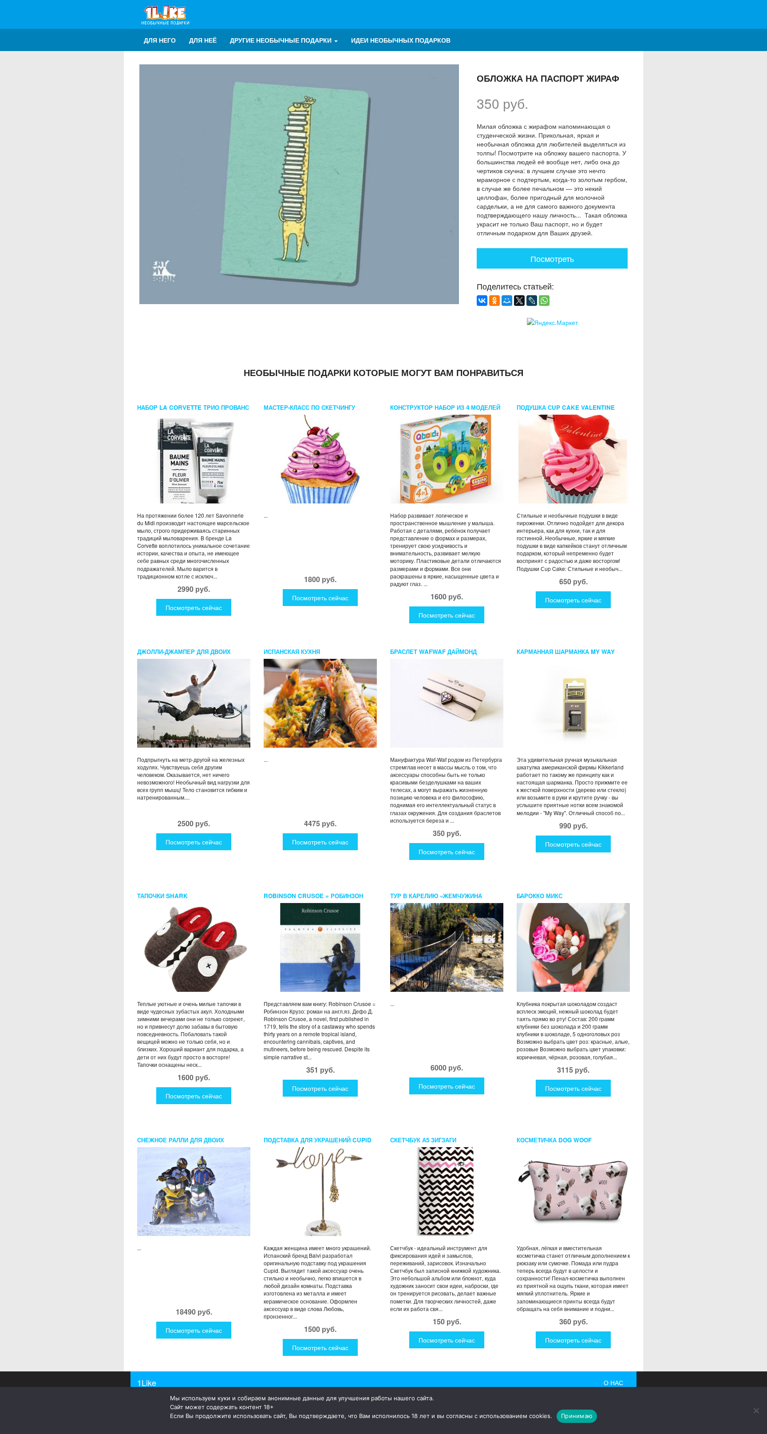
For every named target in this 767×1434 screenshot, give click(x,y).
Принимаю (577, 1415)
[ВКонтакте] (482, 300)
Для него (160, 40)
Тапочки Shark (162, 895)
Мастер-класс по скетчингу (309, 407)
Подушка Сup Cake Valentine (566, 407)
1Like (146, 1382)
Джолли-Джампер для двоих (184, 651)
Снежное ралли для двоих (180, 1140)
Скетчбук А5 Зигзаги (423, 1140)
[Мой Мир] (507, 300)
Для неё (203, 40)
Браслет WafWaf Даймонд (433, 651)
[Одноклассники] (494, 300)
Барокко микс (539, 895)
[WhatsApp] (544, 300)
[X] (519, 300)
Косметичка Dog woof (554, 1140)
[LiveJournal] (531, 300)
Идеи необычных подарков (401, 40)
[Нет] (755, 1410)
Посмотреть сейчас (194, 607)
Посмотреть (552, 258)
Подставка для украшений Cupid (318, 1140)
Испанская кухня (292, 651)
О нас (613, 1382)
